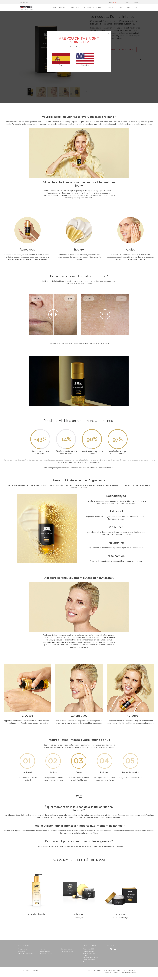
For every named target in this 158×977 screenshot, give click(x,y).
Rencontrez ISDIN (88, 949)
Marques (138, 7)
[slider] (53, 314)
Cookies (115, 972)
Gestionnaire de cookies (128, 972)
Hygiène (111, 7)
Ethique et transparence (90, 957)
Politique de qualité (89, 960)
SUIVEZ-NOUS (112, 945)
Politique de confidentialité (112, 970)
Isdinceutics (74, 7)
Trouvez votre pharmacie (91, 962)
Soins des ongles (66, 949)
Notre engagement (89, 951)
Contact (127, 2)
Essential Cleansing (37, 914)
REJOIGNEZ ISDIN (113, 2)
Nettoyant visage (45, 951)
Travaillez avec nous (89, 953)
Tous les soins (124, 7)
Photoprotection (57, 7)
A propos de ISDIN (89, 945)
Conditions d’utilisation (94, 970)
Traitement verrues (67, 951)
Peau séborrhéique (46, 953)
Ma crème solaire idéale (93, 7)
